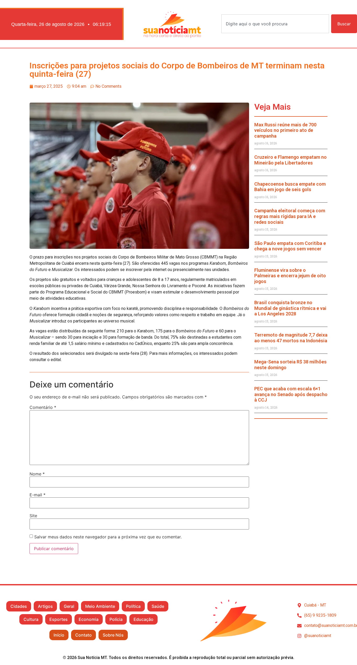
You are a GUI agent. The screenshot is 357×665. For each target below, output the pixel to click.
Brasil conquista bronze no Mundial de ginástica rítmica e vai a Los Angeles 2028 (290, 308)
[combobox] (275, 23)
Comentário (43, 407)
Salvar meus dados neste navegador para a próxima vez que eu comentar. (108, 537)
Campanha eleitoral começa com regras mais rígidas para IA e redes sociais (289, 216)
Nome (37, 474)
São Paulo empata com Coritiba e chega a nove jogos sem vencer (290, 246)
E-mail (37, 495)
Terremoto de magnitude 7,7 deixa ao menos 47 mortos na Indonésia (290, 337)
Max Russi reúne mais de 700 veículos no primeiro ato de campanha (285, 130)
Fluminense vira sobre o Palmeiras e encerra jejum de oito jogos (290, 275)
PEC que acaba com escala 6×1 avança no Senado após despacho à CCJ (290, 394)
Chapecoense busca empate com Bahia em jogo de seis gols (290, 186)
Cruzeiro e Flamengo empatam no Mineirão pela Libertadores (290, 160)
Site (33, 516)
